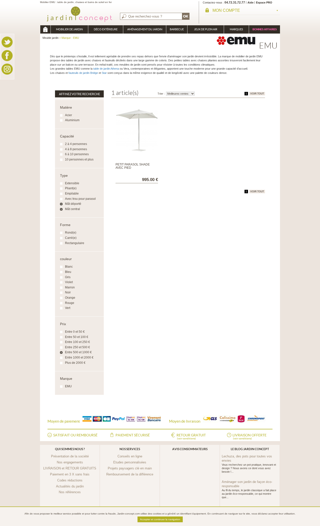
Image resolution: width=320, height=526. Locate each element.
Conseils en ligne (130, 456)
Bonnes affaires (264, 29)
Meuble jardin (45, 29)
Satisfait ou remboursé (75, 435)
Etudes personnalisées (129, 462)
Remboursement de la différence (129, 474)
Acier (68, 115)
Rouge (69, 303)
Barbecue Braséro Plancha (177, 31)
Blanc (69, 266)
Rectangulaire (74, 243)
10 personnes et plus (79, 159)
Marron (70, 287)
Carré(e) (70, 238)
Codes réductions (69, 480)
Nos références (70, 492)
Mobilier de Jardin (69, 29)
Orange (70, 297)
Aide (251, 2)
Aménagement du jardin (144, 29)
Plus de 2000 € (75, 363)
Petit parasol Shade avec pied (133, 166)
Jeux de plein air (205, 29)
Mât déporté (73, 204)
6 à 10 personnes (77, 154)
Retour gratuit (191, 436)
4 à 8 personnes (76, 149)
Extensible (72, 183)
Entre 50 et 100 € (76, 337)
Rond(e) (70, 232)
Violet (69, 282)
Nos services (130, 449)
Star (104, 72)
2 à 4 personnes (76, 144)
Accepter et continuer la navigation (160, 519)
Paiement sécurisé (133, 435)
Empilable (72, 193)
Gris (67, 277)
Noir (68, 292)
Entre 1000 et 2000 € (79, 357)
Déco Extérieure (106, 29)
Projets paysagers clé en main (130, 468)
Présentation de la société (70, 456)
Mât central (72, 209)
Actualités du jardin (70, 486)
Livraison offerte (249, 436)
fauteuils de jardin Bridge (83, 72)
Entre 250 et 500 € (77, 347)
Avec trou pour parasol (80, 199)
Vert (67, 308)
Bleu (68, 272)
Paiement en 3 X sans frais (70, 474)
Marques (236, 29)
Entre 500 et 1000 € (78, 352)
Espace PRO (264, 2)
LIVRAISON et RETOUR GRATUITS (69, 468)
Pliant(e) (70, 188)
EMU (68, 386)
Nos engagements (70, 462)
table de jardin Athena (106, 68)
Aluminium (72, 120)
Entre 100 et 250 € (77, 342)
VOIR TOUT (257, 93)
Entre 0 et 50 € (75, 331)
